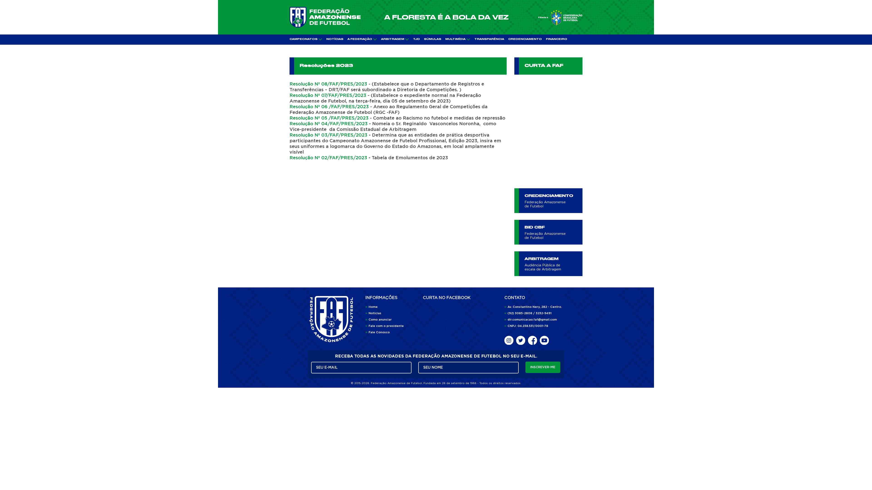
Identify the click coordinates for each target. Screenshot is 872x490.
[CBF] (560, 17)
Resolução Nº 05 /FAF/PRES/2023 (329, 118)
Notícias (373, 313)
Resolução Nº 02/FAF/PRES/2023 (328, 158)
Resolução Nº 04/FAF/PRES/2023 (329, 124)
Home (371, 307)
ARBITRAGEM (392, 39)
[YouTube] (544, 340)
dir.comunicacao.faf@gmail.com (530, 319)
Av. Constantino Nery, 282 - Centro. (533, 307)
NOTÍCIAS (334, 39)
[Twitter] (520, 340)
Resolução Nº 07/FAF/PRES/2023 (328, 95)
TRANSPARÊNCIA (489, 39)
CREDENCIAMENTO (525, 39)
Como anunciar (378, 319)
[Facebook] (532, 340)
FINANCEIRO (556, 39)
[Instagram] (508, 340)
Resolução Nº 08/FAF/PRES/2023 (328, 84)
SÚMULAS (432, 39)
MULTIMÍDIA (455, 39)
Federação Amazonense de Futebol (545, 204)
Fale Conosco (377, 332)
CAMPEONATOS (303, 39)
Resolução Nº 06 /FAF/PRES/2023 (329, 107)
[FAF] (325, 17)
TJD (416, 39)
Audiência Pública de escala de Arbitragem (543, 267)
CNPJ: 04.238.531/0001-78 (526, 326)
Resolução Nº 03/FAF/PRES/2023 (328, 135)
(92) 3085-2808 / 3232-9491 (528, 313)
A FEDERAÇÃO (359, 39)
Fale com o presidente (384, 326)
